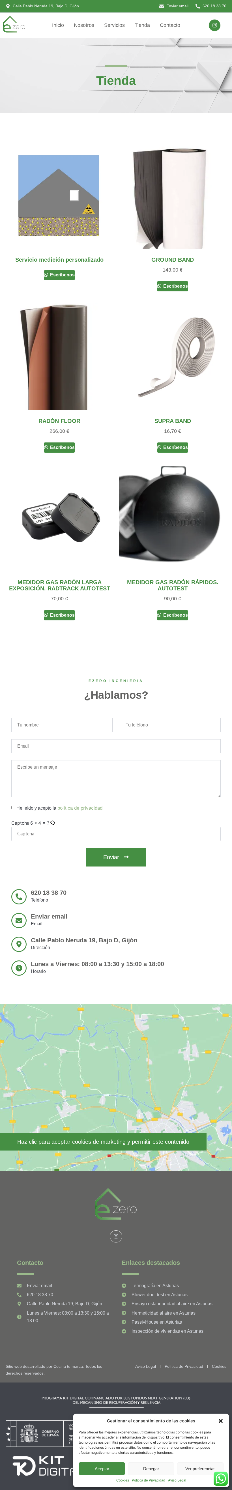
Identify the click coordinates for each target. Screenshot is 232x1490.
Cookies (122, 1480)
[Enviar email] (19, 920)
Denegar (151, 1468)
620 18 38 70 (48, 892)
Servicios (114, 25)
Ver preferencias (200, 1468)
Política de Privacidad (148, 1480)
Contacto (170, 25)
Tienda (142, 25)
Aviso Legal (177, 1480)
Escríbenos (62, 274)
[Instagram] (215, 25)
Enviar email (49, 916)
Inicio (58, 25)
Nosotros (84, 25)
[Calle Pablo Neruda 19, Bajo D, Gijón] (19, 944)
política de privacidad (79, 808)
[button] (221, 1421)
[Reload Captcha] (52, 823)
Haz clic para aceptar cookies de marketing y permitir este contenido (103, 1142)
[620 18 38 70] (19, 896)
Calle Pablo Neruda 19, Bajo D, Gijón (84, 940)
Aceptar (102, 1468)
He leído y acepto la (59, 808)
